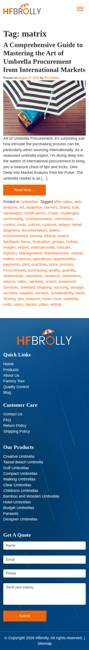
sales (22, 281)
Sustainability (62, 293)
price (53, 264)
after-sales (63, 202)
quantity (68, 270)
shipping (44, 287)
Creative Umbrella (18, 456)
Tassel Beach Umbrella (23, 462)
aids (77, 202)
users (18, 304)
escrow (36, 236)
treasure (33, 299)
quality (54, 270)
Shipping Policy (16, 431)
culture (34, 225)
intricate (63, 247)
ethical (49, 236)
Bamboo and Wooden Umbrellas (31, 496)
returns (9, 281)
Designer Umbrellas (20, 519)
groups (58, 242)
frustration (41, 242)
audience (34, 207)
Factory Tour (14, 381)
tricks (46, 299)
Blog (7, 392)
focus (25, 242)
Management (30, 253)
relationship (13, 276)
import (23, 247)
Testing (9, 299)
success (10, 293)
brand (65, 207)
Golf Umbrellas (16, 468)
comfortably (13, 219)
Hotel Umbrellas (17, 502)
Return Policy (14, 425)
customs (49, 225)
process (66, 264)
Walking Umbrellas (19, 479)
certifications (35, 213)
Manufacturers (56, 253)
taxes (80, 293)
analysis (10, 207)
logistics (10, 253)
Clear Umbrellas (17, 485)
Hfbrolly (42, 638)
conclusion (63, 219)
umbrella (70, 299)
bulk (75, 207)
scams (51, 281)
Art (21, 207)
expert (62, 236)
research (52, 276)
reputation (34, 276)
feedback (11, 242)
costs (21, 225)
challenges (69, 213)
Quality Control (16, 387)
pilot (25, 264)
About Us (11, 375)
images (9, 247)
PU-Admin (51, 78)
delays (64, 225)
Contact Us (12, 414)
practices (39, 264)
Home (8, 364)
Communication (38, 219)
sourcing (61, 287)
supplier (26, 293)
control (9, 225)
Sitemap (44, 643)
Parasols (10, 513)
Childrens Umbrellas (20, 490)
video (43, 304)
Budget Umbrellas (18, 508)
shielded (27, 287)
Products (11, 370)
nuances (23, 259)
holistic (72, 242)
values (31, 304)
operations (42, 259)
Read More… (24, 190)
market (77, 253)
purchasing (37, 270)
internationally (43, 247)
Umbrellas (29, 202)
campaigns (12, 213)
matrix (8, 259)
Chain (53, 213)
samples (36, 281)
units (7, 304)
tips (21, 299)
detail (76, 225)
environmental (15, 236)
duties (54, 230)
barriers (50, 207)
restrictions (71, 276)
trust (57, 299)
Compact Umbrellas (20, 473)
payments (11, 264)
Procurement (14, 270)
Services (10, 287)
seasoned (67, 281)
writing (55, 304)
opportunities (64, 259)
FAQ (7, 420)
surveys (41, 293)
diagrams (11, 230)
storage (76, 287)
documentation (34, 230)
